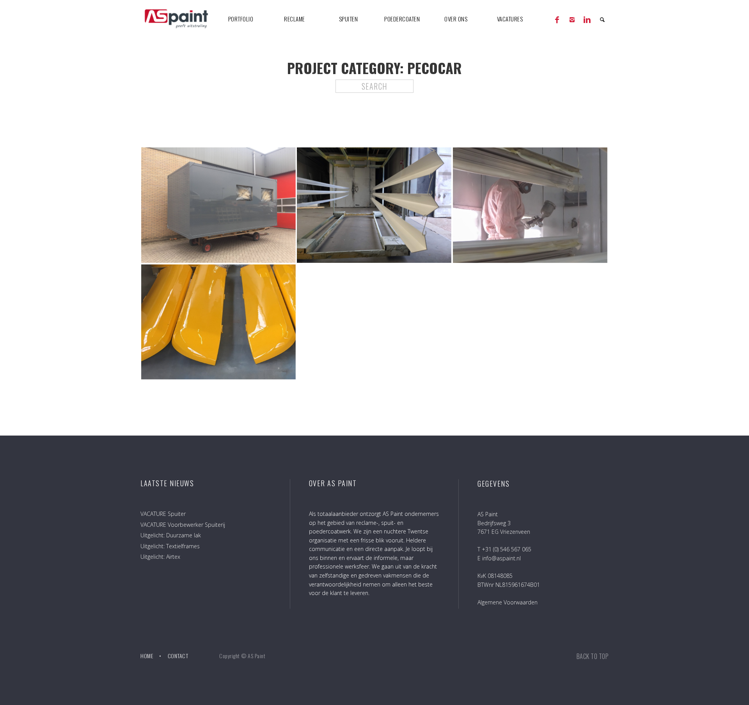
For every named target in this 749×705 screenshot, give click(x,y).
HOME (146, 656)
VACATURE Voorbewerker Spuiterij (182, 524)
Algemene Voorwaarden (507, 602)
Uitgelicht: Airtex (160, 556)
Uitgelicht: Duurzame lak (170, 535)
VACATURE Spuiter (163, 513)
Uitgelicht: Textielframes (170, 546)
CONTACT (178, 656)
